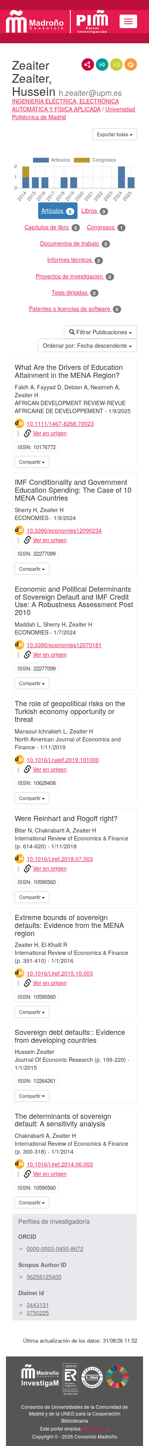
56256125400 (44, 1276)
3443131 (38, 1305)
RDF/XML (87, 64)
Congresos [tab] (105, 227)
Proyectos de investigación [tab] (73, 276)
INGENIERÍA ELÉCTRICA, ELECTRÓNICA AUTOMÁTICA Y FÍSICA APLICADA (65, 105)
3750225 (38, 1312)
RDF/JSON (130, 64)
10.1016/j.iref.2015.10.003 (60, 973)
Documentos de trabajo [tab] (73, 243)
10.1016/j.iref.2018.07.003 (60, 859)
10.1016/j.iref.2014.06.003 (60, 1164)
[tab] (74, 1221)
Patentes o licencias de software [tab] (73, 309)
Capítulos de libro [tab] (51, 227)
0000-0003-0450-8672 (55, 1248)
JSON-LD (102, 64)
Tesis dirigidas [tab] (74, 292)
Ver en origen (50, 433)
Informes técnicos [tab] (73, 259)
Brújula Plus (95, 1428)
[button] (74, 1221)
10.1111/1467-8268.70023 (60, 423)
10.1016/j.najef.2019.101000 (63, 760)
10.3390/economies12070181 (64, 645)
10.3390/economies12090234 (64, 530)
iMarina (129, 461)
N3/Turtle (116, 64)
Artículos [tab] (56, 210)
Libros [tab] (93, 210)
